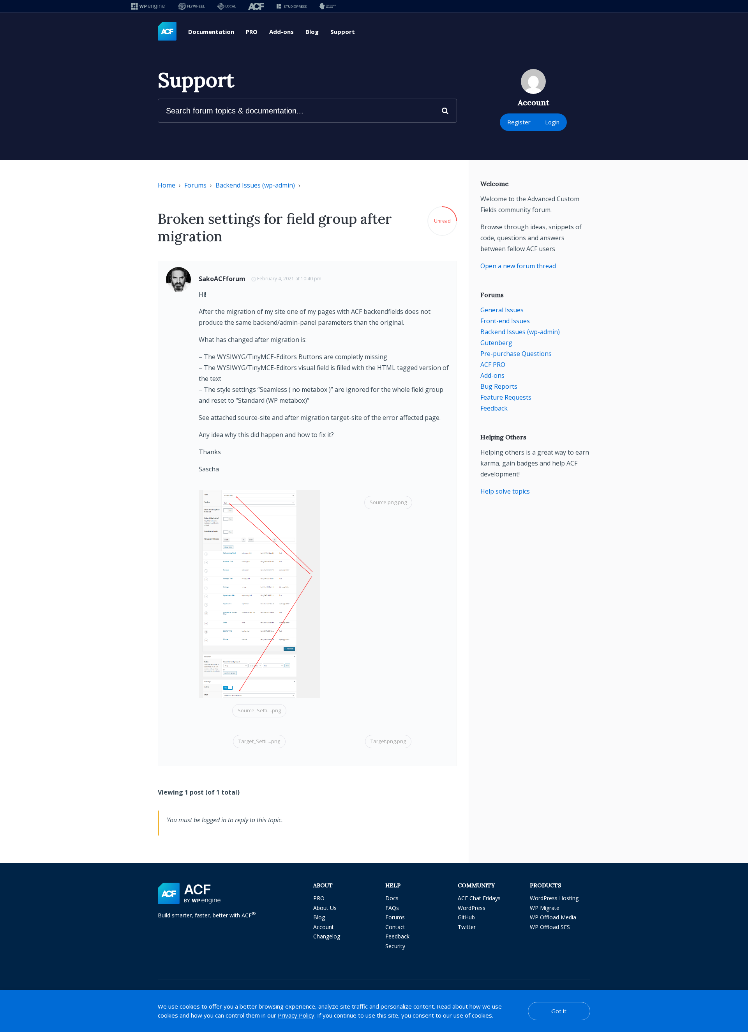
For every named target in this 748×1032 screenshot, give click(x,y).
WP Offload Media (553, 917)
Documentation (211, 31)
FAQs (392, 908)
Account (323, 927)
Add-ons (281, 31)
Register (519, 122)
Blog (312, 31)
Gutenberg (496, 342)
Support (342, 31)
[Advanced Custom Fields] (167, 31)
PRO (252, 31)
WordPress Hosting (554, 898)
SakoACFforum (222, 278)
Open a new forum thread (518, 266)
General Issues (502, 310)
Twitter (467, 927)
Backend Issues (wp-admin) (255, 185)
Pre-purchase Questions (516, 353)
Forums (195, 185)
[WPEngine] (148, 6)
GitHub (466, 917)
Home (166, 185)
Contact (395, 927)
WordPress (471, 908)
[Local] (226, 6)
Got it (558, 1011)
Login (552, 122)
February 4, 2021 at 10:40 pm (289, 278)
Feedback (494, 408)
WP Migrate (544, 908)
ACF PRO (492, 364)
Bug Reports (498, 386)
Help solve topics (505, 491)
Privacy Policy (296, 1015)
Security (395, 946)
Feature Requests (505, 397)
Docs (392, 898)
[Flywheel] (191, 6)
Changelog (326, 936)
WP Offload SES (550, 927)
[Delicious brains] (328, 6)
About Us (325, 908)
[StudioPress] (291, 6)
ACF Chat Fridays (479, 898)
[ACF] (256, 6)
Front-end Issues (505, 321)
